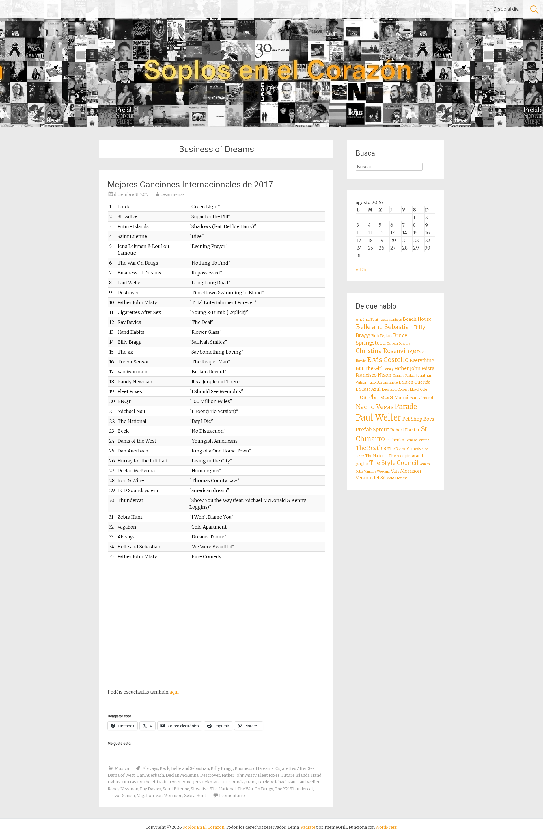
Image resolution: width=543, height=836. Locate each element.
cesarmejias (173, 194)
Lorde (263, 782)
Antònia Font (367, 319)
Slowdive (200, 788)
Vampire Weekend (377, 471)
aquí (174, 692)
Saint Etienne (176, 788)
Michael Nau (283, 782)
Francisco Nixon (373, 375)
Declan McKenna (182, 775)
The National (223, 788)
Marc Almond (421, 398)
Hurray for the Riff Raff (144, 782)
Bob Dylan (381, 335)
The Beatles (371, 448)
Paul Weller (308, 782)
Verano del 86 (371, 477)
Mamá (401, 397)
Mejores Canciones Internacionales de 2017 (190, 184)
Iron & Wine (179, 782)
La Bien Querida (414, 382)
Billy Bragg (222, 768)
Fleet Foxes (269, 775)
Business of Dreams (254, 768)
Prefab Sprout (372, 429)
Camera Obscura (398, 343)
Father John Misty (239, 775)
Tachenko (395, 440)
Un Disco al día (502, 9)
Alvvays (150, 768)
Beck (164, 768)
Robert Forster (405, 429)
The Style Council (393, 463)
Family (388, 369)
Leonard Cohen (395, 389)
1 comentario (232, 795)
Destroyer (210, 775)
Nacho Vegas (375, 407)
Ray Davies (150, 788)
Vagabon (145, 795)
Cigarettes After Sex (295, 768)
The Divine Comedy (404, 449)
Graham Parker (404, 376)
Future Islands (295, 775)
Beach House (417, 319)
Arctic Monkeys (391, 320)
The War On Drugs (255, 788)
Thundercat (301, 788)
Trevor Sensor (121, 795)
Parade (406, 406)
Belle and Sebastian (190, 768)
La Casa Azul (368, 389)
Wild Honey (397, 478)
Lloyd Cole (418, 389)
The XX (282, 788)
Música (122, 768)
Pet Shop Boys (418, 419)
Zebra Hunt (195, 795)
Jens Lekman (206, 782)
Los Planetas (374, 397)
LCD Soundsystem (238, 782)
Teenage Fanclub (417, 440)
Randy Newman (123, 788)
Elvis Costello (388, 360)
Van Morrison (169, 795)
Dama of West (121, 775)
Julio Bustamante (383, 382)
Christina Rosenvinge (386, 351)
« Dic (361, 269)
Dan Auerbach (150, 775)
